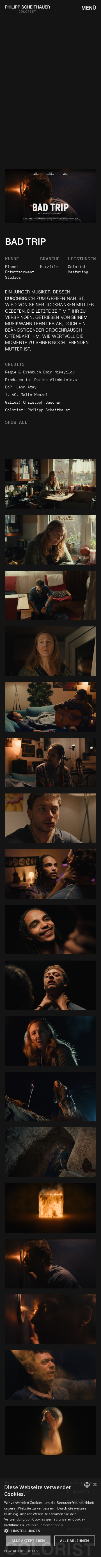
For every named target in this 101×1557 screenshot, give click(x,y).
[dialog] (50, 1517)
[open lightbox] (50, 484)
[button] (50, 1530)
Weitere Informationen (44, 1525)
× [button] (95, 1485)
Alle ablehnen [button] (74, 1540)
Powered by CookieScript (25, 1551)
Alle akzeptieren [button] (28, 1540)
